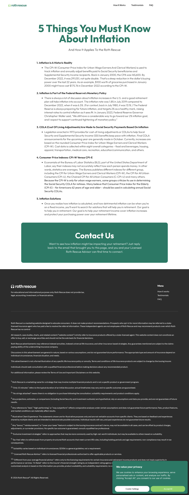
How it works (119, 5)
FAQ (151, 5)
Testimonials (137, 5)
